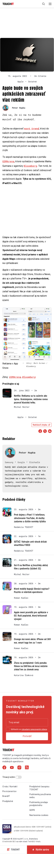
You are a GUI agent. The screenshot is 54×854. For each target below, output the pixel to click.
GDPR (32, 810)
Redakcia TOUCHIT (23, 527)
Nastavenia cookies (38, 815)
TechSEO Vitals (34, 842)
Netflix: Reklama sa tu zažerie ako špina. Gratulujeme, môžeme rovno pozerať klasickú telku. (31, 399)
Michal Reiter (22, 407)
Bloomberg (30, 165)
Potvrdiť (27, 736)
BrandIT (6, 796)
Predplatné (7, 801)
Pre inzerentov (9, 791)
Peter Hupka (18, 107)
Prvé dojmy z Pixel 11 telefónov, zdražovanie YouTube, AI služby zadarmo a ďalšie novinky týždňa (30, 518)
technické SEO (10, 842)
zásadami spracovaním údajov (34, 729)
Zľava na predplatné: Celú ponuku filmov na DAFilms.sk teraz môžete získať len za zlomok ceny (31, 666)
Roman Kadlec (21, 598)
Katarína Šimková (23, 675)
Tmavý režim (8, 777)
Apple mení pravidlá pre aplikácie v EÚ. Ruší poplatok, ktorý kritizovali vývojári (31, 616)
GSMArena (8, 161)
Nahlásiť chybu (40, 425)
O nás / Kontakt (9, 786)
